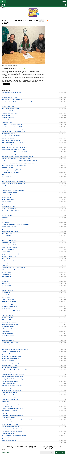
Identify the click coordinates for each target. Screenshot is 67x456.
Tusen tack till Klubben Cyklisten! (9, 195)
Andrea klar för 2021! (6, 276)
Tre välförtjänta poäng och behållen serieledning (13, 374)
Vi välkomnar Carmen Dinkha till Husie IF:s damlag (13, 267)
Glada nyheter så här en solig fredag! (10, 108)
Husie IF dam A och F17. (7, 176)
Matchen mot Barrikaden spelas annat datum (12, 408)
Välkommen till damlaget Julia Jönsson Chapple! (13, 183)
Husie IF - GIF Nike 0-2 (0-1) (8, 313)
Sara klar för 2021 (6, 294)
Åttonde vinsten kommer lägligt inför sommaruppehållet (15, 397)
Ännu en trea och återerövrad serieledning (11, 390)
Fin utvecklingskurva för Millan (9, 206)
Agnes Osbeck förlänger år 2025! (9, 113)
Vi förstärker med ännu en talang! (9, 192)
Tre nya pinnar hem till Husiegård (9, 410)
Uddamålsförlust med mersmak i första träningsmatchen (15, 349)
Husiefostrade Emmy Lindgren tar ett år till (11, 356)
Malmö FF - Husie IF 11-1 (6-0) (9, 238)
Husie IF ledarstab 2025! (7, 110)
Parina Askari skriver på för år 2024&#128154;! (12, 142)
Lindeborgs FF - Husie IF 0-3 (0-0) (9, 247)
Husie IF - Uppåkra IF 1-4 (7, 258)
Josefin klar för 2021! (7, 274)
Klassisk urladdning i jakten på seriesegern (12, 388)
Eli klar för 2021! (5, 281)
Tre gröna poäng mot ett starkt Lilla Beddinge (12, 415)
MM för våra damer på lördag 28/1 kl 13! (11, 172)
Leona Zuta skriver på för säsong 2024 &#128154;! (13, 149)
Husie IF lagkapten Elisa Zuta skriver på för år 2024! (14, 165)
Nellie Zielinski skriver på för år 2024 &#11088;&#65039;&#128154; (17, 156)
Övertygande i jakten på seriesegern (10, 381)
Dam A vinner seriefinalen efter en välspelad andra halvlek (15, 369)
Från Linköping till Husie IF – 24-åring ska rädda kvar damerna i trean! (18, 101)
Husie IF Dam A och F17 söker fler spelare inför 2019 (14, 435)
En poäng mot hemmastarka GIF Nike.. (11, 399)
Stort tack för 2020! (6, 272)
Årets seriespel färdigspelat (8, 304)
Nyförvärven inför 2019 (7, 438)
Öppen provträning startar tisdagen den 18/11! (12, 99)
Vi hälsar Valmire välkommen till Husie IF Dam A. (13, 188)
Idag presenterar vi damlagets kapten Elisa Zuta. (13, 124)
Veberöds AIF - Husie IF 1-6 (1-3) (9, 317)
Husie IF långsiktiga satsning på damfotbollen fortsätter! (15, 170)
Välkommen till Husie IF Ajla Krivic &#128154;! (12, 129)
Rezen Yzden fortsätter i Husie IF (9, 365)
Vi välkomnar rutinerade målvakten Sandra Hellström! (14, 269)
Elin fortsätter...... (5, 222)
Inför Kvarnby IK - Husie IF (8, 406)
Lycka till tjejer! (5, 185)
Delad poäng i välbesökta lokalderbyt (10, 403)
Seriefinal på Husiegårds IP (8, 372)
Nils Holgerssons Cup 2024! (8, 133)
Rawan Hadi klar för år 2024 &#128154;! (11, 140)
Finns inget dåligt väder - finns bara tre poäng (12, 378)
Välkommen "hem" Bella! (7, 167)
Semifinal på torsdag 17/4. (8, 106)
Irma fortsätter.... (5, 217)
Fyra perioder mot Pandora (8, 333)
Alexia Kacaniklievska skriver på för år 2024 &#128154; (14, 154)
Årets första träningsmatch (8, 335)
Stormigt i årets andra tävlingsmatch (10, 426)
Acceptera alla (60, 453)
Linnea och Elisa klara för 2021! (9, 290)
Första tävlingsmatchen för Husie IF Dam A (12, 428)
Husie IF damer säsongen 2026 (9, 95)
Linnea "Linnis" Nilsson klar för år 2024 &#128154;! (13, 131)
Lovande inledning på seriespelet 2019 (11, 422)
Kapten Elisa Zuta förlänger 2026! (9, 97)
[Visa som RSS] (47, 20)
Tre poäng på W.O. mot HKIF (8, 383)
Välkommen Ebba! (6, 308)
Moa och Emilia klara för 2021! (9, 299)
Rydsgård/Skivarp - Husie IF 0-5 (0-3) (10, 254)
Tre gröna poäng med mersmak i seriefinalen (12, 413)
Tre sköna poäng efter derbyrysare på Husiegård (13, 376)
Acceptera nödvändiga (47, 453)
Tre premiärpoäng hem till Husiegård (10, 392)
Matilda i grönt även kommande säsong (11, 351)
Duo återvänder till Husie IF (8, 340)
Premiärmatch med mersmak (8, 433)
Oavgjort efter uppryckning (8, 326)
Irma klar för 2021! (6, 279)
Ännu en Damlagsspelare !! (8, 199)
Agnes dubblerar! (6, 204)
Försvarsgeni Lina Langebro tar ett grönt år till (12, 363)
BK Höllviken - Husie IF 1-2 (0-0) (9, 244)
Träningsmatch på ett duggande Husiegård (12, 431)
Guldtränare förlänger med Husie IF (10, 367)
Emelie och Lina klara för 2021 (9, 301)
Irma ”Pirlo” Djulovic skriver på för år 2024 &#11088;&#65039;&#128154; (18, 163)
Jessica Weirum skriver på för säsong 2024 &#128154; (14, 147)
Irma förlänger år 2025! (7, 122)
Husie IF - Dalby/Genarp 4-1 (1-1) (9, 249)
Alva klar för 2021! (6, 283)
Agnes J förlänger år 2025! (8, 117)
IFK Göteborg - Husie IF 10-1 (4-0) (9, 242)
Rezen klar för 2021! (6, 288)
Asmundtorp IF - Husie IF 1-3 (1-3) (9, 306)
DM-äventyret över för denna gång (10, 324)
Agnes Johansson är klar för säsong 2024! (12, 126)
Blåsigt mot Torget (6, 331)
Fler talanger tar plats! (7, 215)
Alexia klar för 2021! (6, 297)
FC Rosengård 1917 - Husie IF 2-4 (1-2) (11, 319)
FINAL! (3, 104)
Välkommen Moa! (6, 115)
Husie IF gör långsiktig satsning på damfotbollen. (13, 181)
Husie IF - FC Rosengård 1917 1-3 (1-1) (11, 310)
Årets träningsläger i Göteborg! (9, 322)
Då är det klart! (5, 219)
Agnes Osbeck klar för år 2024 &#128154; (11, 135)
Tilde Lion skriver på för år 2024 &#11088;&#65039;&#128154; (16, 158)
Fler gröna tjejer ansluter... (8, 213)
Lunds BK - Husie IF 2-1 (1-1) (8, 251)
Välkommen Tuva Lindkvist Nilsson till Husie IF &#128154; (15, 151)
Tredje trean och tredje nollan (8, 417)
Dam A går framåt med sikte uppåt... (10, 394)
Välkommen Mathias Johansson (9, 440)
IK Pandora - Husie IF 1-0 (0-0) (8, 315)
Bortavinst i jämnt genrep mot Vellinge (10, 424)
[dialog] (33, 449)
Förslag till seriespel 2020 (8, 360)
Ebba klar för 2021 (6, 292)
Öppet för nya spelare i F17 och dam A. (11, 229)
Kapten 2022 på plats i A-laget (9, 208)
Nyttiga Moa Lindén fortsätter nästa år (10, 354)
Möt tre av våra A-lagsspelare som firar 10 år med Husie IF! (15, 224)
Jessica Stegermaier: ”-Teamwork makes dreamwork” (14, 263)
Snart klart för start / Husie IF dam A (10, 226)
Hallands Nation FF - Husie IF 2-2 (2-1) (10, 231)
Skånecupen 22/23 (6, 179)
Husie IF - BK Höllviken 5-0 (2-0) (9, 240)
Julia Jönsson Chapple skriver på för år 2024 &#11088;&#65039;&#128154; (19, 160)
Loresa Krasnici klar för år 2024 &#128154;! (12, 145)
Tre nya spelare (5, 265)
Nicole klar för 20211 (6, 285)
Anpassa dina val (6, 452)
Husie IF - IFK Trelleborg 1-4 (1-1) (9, 235)
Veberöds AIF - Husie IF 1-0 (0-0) (9, 256)
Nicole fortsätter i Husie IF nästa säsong (11, 358)
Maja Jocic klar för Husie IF (8, 344)
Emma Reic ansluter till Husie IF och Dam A (12, 347)
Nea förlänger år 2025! (7, 120)
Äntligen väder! (5, 338)
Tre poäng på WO (6, 401)
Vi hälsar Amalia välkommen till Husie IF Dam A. (13, 190)
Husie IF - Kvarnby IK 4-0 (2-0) (8, 233)
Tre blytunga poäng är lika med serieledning (12, 385)
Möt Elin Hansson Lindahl (8, 260)
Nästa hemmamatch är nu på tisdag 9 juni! (11, 92)
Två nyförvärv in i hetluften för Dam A (10, 342)
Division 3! (4, 174)
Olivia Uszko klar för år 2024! (8, 138)
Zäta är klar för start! (6, 201)
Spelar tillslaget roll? (6, 197)
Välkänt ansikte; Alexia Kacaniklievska (10, 210)
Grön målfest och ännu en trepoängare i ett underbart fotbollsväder (17, 419)
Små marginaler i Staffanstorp (9, 329)
